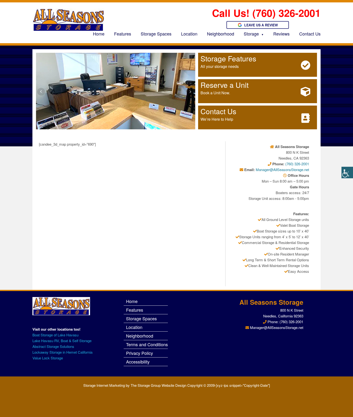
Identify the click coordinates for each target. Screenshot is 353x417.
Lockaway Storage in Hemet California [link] (62, 352)
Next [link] (190, 91)
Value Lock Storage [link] (47, 357)
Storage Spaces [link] (156, 33)
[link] (347, 172)
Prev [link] (41, 91)
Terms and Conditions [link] (147, 344)
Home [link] (98, 33)
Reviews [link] (281, 33)
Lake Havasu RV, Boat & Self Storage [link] (61, 340)
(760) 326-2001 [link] (297, 163)
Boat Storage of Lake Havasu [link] (55, 334)
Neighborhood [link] (220, 33)
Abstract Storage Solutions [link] (53, 346)
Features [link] (122, 33)
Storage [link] (251, 33)
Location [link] (189, 33)
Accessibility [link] (138, 361)
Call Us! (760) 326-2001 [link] (266, 13)
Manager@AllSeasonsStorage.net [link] (282, 169)
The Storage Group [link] (146, 385)
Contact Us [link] (310, 33)
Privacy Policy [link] (139, 353)
